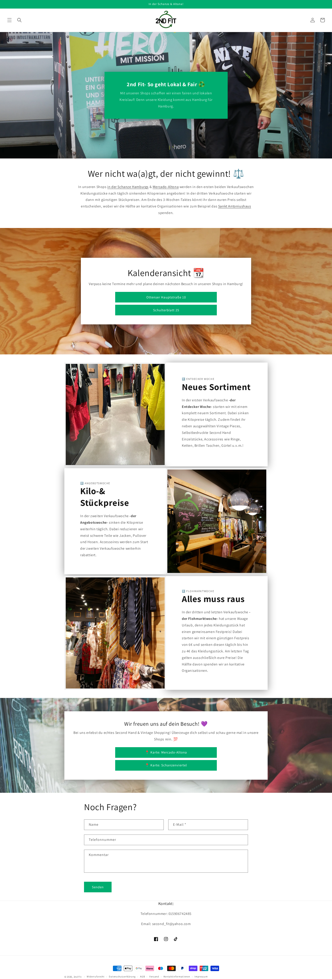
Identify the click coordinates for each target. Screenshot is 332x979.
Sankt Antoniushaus (234, 206)
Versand (154, 976)
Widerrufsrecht (96, 976)
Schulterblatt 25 (166, 310)
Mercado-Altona (166, 186)
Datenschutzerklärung (122, 976)
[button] (9, 20)
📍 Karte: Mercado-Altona (166, 752)
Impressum (201, 976)
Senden (98, 887)
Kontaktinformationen (177, 976)
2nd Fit (78, 976)
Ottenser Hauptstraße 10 (166, 297)
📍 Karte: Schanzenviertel (166, 765)
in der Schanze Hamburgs (128, 186)
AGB (142, 976)
